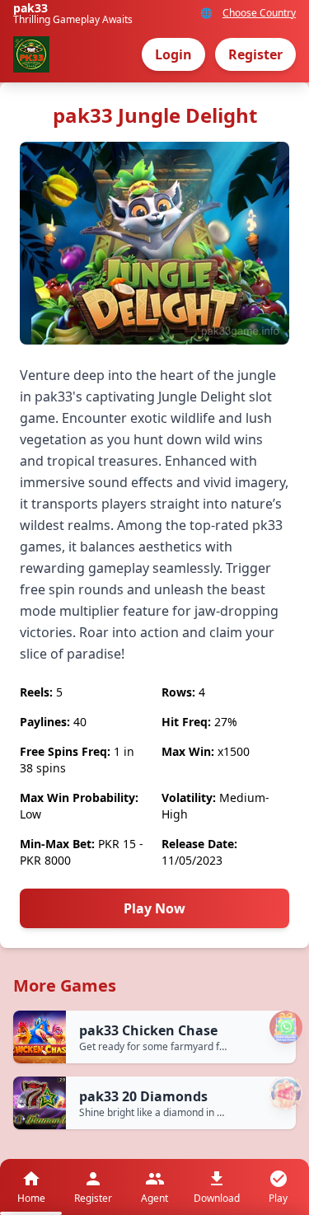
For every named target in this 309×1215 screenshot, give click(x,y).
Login (173, 54)
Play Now (154, 908)
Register (255, 54)
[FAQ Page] (285, 1027)
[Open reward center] (285, 1093)
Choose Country (259, 13)
